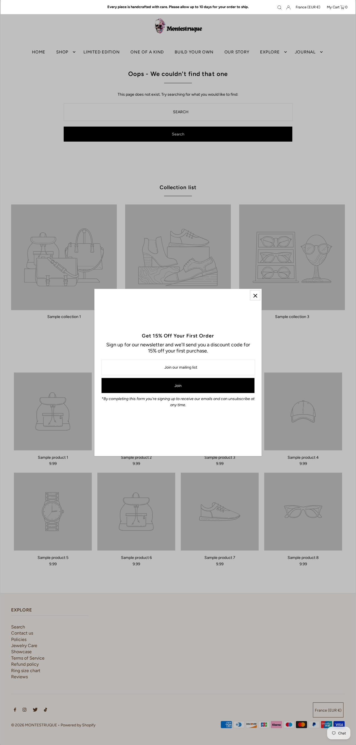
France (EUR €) (308, 7)
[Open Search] (279, 7)
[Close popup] (255, 295)
